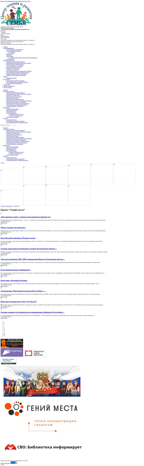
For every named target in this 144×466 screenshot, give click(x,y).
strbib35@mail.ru (5, 36)
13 (4, 334)
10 (4, 330)
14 (4, 335)
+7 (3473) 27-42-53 (5, 33)
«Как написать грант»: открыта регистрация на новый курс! (26, 217)
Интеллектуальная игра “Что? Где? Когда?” (19, 302)
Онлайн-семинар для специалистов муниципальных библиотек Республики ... (32, 312)
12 (4, 333)
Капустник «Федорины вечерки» (14, 280)
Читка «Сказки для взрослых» (13, 227)
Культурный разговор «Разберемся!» (15, 270)
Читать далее (4, 222)
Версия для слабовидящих (7, 1)
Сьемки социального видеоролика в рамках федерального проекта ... (29, 249)
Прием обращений (19, 1)
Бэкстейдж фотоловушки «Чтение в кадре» (18, 238)
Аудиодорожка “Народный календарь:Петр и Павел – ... (23, 291)
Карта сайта (27, 1)
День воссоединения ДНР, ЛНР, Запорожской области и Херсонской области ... (33, 259)
